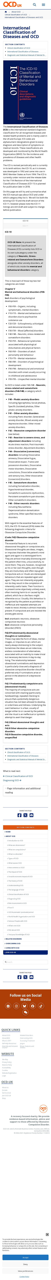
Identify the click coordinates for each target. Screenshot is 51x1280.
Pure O (11, 908)
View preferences (25, 1271)
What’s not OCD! (14, 926)
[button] (47, 1234)
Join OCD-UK (11, 952)
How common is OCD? (16, 867)
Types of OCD (13, 858)
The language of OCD (16, 890)
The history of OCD (15, 881)
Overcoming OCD (13, 943)
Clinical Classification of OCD (19, 776)
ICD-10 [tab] (25, 221)
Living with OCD (12, 948)
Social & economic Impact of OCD (20, 876)
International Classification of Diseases (22, 51)
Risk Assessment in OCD (17, 903)
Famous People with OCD (17, 921)
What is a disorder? (15, 854)
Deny (25, 1264)
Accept (25, 1257)
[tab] (25, 790)
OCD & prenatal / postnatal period (20, 912)
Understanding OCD (15, 885)
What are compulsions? (17, 850)
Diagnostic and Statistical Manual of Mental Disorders (26, 55)
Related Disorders (14, 939)
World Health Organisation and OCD (21, 917)
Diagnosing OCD (11, 780)
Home (8, 832)
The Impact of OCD (15, 872)
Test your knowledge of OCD (19, 934)
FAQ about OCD (14, 930)
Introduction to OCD (15, 841)
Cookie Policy (24, 1277)
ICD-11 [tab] (25, 226)
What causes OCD (15, 863)
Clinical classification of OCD (18, 48)
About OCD (10, 836)
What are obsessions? (16, 845)
